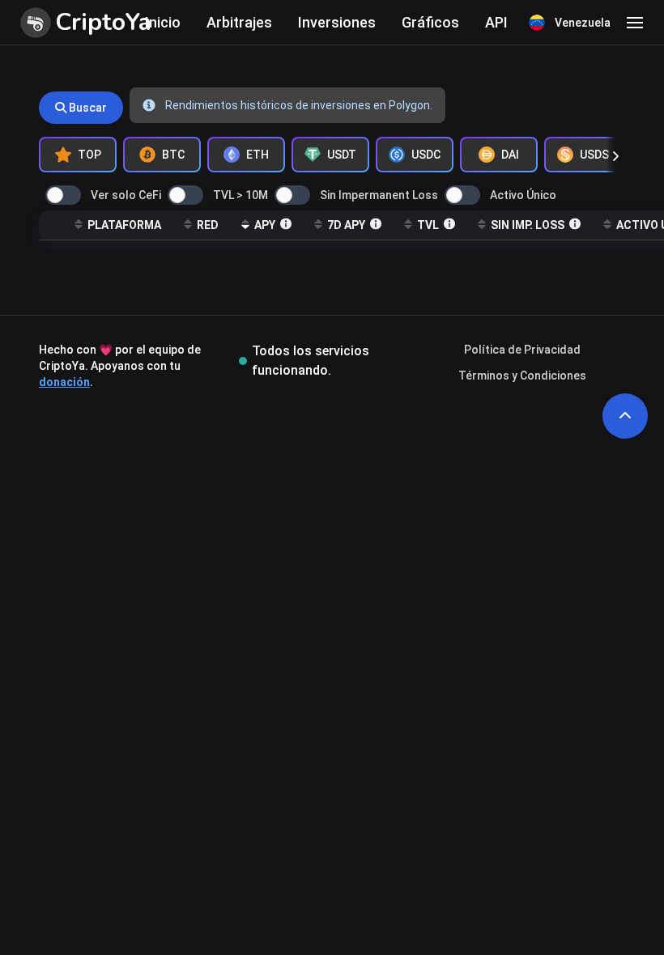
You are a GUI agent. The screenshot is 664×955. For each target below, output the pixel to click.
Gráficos (430, 22)
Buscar (86, 107)
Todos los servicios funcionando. (310, 360)
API (496, 22)
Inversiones (337, 22)
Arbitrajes (239, 22)
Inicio (163, 22)
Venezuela (583, 22)
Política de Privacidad (522, 349)
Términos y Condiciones (522, 375)
